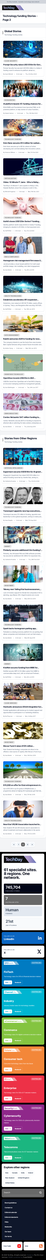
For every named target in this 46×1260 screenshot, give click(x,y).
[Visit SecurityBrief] (15, 1108)
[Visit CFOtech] (15, 963)
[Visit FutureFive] (15, 1050)
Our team (8, 1231)
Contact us (8, 1207)
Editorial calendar (11, 1212)
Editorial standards (11, 1217)
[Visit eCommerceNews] (15, 1021)
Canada (14, 1173)
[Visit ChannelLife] (15, 992)
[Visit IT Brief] (15, 1079)
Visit (6, 982)
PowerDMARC (28, 1257)
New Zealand (9, 1178)
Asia (6, 1173)
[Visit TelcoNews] (15, 1138)
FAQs (6, 1222)
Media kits (8, 1227)
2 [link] (23, 844)
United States (9, 1183)
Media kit (18, 982)
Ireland (30, 1173)
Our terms (8, 1236)
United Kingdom (23, 1178)
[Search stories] (40, 1192)
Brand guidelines (10, 1203)
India (22, 1173)
